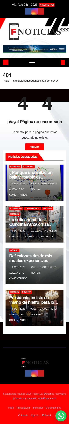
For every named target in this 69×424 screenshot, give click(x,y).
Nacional (47, 208)
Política (26, 292)
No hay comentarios (39, 236)
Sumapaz (38, 407)
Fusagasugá (23, 407)
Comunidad (16, 208)
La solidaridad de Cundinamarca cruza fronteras (28, 224)
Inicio (6, 80)
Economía (28, 167)
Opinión (14, 250)
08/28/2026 (19, 183)
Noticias (14, 214)
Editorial (46, 415)
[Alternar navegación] (32, 62)
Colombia (15, 167)
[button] (57, 62)
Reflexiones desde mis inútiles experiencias (30, 258)
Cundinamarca (32, 208)
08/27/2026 (19, 231)
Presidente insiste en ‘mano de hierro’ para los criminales (32, 302)
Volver (34, 146)
